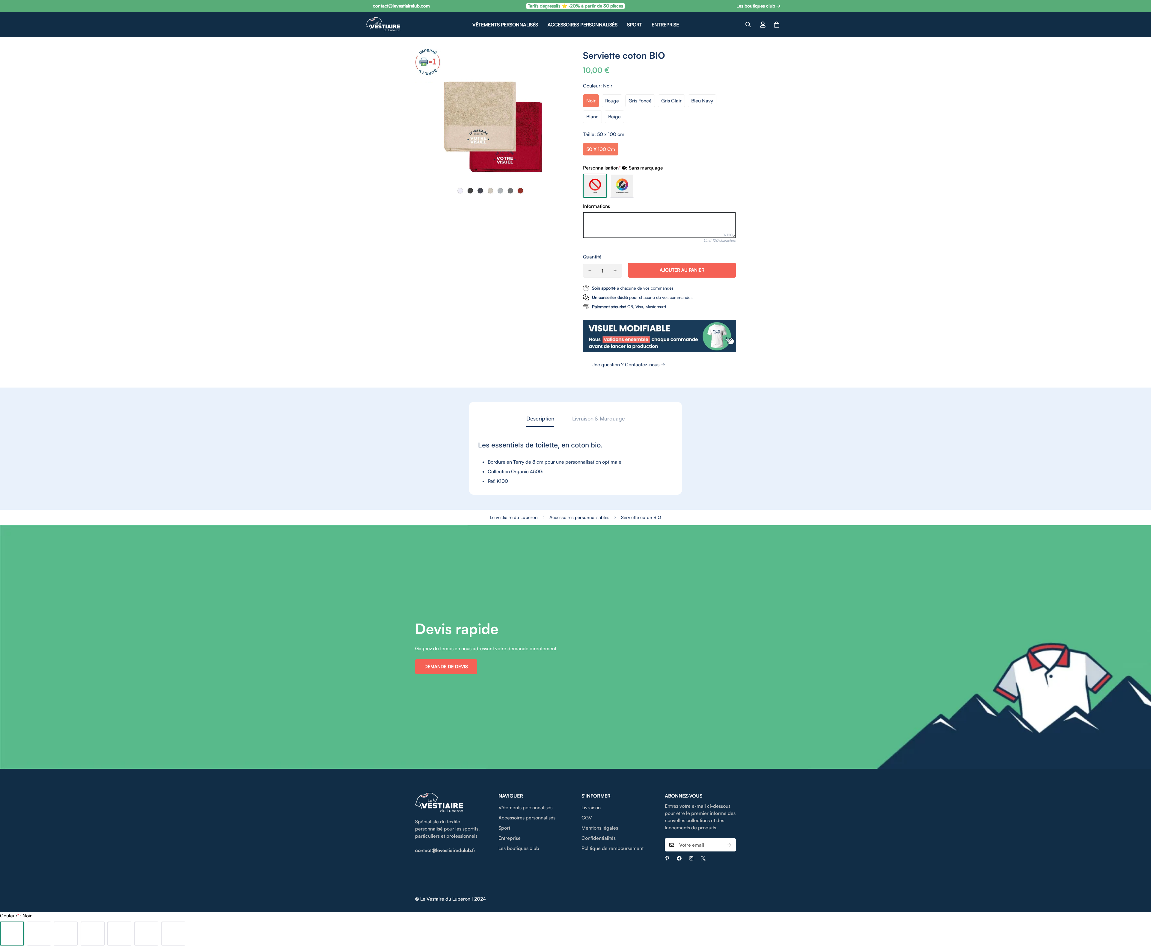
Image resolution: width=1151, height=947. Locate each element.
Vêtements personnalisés (505, 25)
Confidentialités (598, 838)
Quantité (592, 257)
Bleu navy (702, 101)
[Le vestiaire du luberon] (383, 24)
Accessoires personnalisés (582, 25)
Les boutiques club (518, 848)
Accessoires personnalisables (579, 517)
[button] (777, 24)
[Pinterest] (667, 858)
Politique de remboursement (612, 848)
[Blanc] (146, 934)
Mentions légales (599, 828)
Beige (614, 116)
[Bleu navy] (119, 934)
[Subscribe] (729, 844)
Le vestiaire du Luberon (514, 517)
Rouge (612, 101)
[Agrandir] (557, 62)
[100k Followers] (691, 858)
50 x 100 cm (600, 149)
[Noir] (12, 934)
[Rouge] (39, 934)
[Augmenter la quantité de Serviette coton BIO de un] (615, 270)
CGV (586, 818)
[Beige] (173, 934)
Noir (591, 101)
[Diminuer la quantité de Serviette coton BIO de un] (589, 270)
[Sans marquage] (595, 186)
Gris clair (671, 101)
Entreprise (665, 25)
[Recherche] (748, 24)
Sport (634, 25)
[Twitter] (703, 858)
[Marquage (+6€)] (622, 186)
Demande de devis (446, 666)
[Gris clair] (93, 934)
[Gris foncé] (66, 934)
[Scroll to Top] (1139, 914)
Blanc (592, 116)
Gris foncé (640, 101)
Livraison (591, 807)
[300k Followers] (679, 858)
